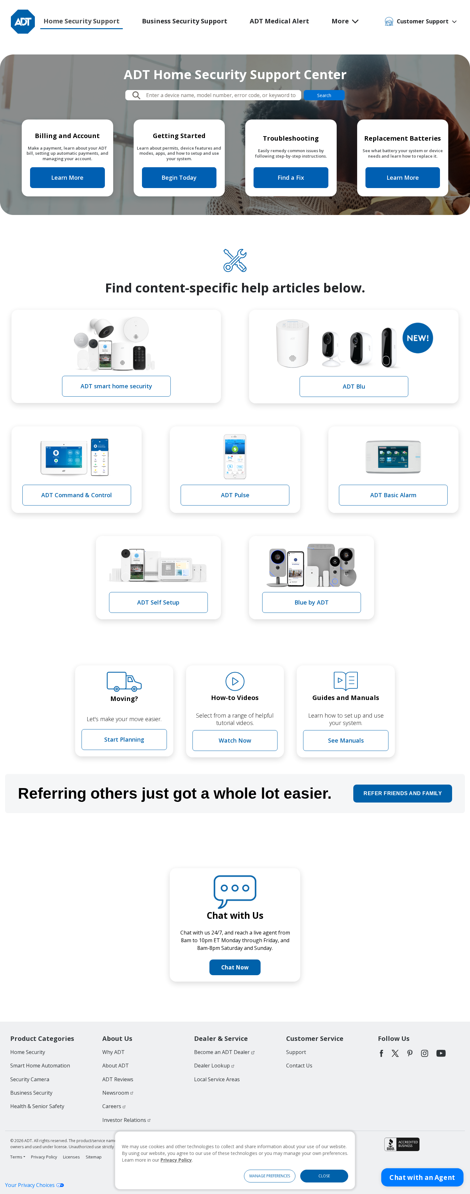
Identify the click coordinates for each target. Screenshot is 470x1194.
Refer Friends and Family (403, 793)
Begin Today (179, 177)
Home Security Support (81, 21)
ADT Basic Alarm (393, 495)
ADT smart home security (116, 386)
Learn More (67, 177)
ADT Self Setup (158, 602)
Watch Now (235, 740)
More (340, 21)
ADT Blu (354, 386)
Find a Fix (291, 177)
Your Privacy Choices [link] (30, 1185)
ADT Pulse (235, 495)
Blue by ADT (311, 602)
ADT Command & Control (76, 495)
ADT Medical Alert (279, 21)
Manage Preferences (269, 1176)
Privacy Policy (176, 1160)
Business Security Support (184, 21)
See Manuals (346, 740)
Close (324, 1176)
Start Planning (124, 739)
